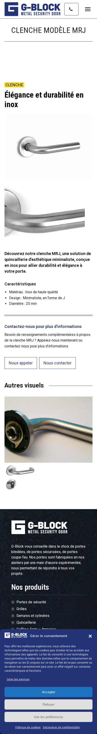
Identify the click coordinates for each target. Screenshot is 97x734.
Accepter (48, 692)
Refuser (48, 704)
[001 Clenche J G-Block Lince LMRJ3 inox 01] (48, 147)
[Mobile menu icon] (87, 9)
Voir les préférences (48, 717)
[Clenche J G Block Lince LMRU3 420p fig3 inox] (21, 477)
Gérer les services (18, 679)
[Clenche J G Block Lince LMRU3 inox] (45, 212)
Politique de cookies (28, 727)
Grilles (21, 609)
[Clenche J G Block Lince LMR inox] (48, 430)
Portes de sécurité (31, 602)
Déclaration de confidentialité (61, 727)
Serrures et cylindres (32, 616)
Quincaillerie (26, 622)
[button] (90, 636)
